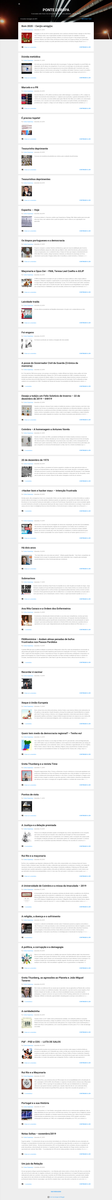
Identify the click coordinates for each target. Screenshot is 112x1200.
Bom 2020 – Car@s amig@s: (37, 26)
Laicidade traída (30, 301)
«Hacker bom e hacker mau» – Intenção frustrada (49, 490)
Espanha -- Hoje (30, 209)
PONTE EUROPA (56, 10)
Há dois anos (28, 547)
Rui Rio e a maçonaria (33, 855)
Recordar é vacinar (31, 672)
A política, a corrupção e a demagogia (42, 947)
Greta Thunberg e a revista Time (39, 763)
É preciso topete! (30, 118)
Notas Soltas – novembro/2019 (38, 1133)
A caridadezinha (30, 1011)
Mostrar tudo (87, 19)
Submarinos (28, 578)
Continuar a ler (85, 47)
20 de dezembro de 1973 (35, 460)
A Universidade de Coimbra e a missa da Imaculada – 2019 (53, 885)
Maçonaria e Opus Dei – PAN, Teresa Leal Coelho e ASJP (52, 271)
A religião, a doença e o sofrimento (40, 916)
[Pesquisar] (93, 4)
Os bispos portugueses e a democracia (43, 240)
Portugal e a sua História (35, 1103)
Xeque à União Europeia (34, 702)
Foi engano (27, 332)
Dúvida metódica (30, 56)
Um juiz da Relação (32, 1163)
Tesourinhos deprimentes (35, 179)
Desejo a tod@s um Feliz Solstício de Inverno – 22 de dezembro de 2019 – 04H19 (50, 397)
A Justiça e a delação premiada (38, 825)
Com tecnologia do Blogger (57, 1197)
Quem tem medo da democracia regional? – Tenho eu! (51, 733)
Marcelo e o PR (29, 87)
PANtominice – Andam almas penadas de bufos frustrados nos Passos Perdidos (47, 640)
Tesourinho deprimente (34, 148)
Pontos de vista (30, 794)
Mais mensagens (56, 1191)
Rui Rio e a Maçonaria (33, 1072)
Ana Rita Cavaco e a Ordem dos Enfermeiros (46, 608)
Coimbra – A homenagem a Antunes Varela (45, 429)
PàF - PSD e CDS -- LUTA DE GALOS (41, 1041)
